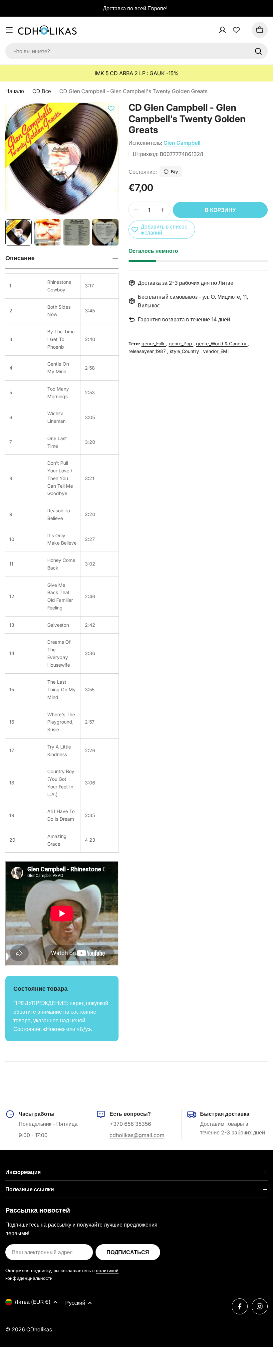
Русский (75, 1302)
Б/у (174, 171)
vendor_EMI (216, 351)
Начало (14, 91)
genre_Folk (153, 343)
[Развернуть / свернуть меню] (9, 30)
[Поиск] (258, 51)
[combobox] (136, 51)
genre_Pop (181, 343)
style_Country (185, 351)
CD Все (41, 91)
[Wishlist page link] (236, 30)
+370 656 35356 (130, 1123)
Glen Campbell (181, 142)
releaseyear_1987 (148, 351)
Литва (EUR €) (33, 1301)
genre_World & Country (222, 343)
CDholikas (39, 1329)
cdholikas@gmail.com (137, 1135)
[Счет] (231, 30)
